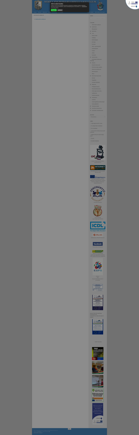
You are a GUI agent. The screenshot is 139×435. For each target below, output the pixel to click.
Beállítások (60, 10)
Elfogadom (54, 10)
